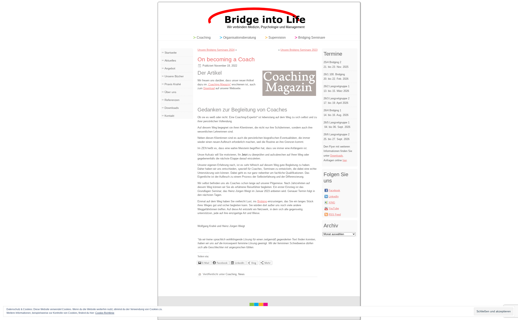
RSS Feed (335, 214)
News (241, 274)
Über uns (170, 92)
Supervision (277, 37)
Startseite (171, 52)
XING (332, 202)
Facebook (334, 190)
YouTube (334, 208)
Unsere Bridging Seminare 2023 (298, 49)
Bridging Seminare (311, 37)
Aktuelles (170, 60)
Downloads (172, 107)
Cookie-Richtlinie (104, 313)
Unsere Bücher (174, 76)
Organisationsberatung (239, 37)
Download (209, 88)
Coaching (204, 37)
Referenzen (172, 100)
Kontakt (169, 115)
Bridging (262, 201)
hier (345, 160)
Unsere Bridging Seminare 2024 (216, 49)
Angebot (170, 68)
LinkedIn (334, 196)
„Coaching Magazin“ (219, 84)
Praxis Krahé (173, 84)
